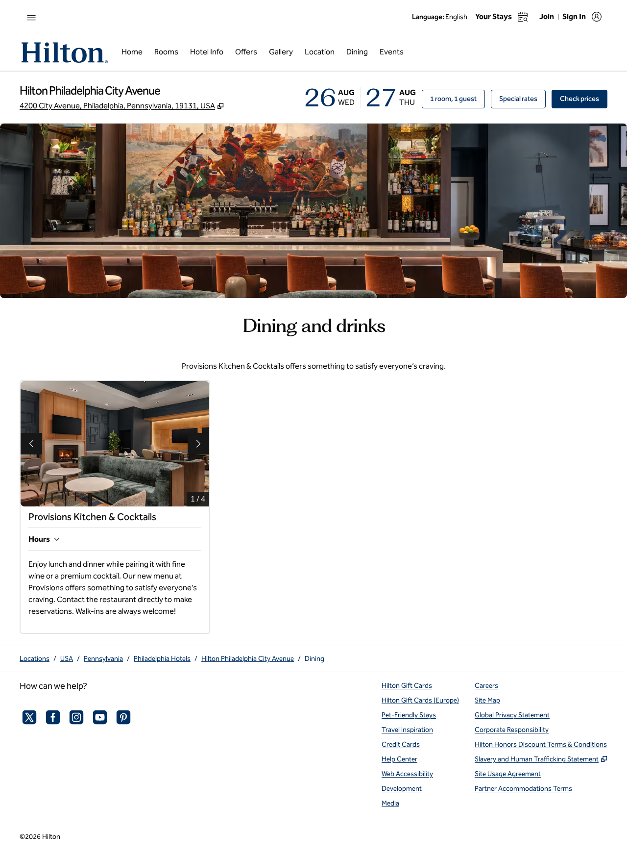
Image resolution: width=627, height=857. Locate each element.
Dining (314, 659)
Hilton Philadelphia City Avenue (247, 659)
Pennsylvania (103, 659)
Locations (34, 659)
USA (66, 659)
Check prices (583, 98)
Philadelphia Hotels (162, 659)
